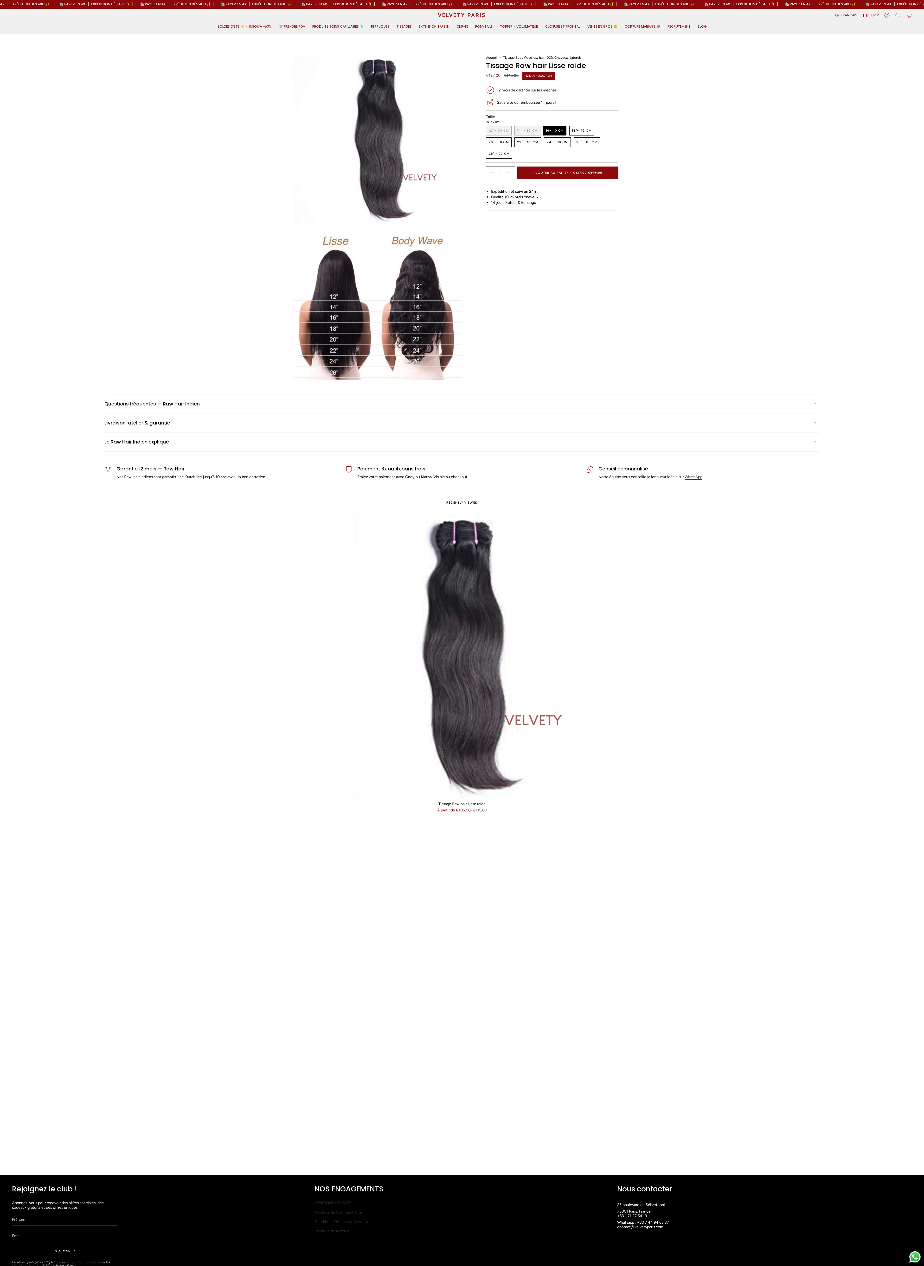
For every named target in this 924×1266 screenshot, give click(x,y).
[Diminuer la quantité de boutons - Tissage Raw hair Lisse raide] (492, 173)
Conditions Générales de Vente (341, 1221)
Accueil (491, 58)
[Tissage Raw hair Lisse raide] (462, 656)
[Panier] (909, 15)
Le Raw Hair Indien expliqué (136, 441)
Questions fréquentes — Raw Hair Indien (152, 403)
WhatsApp (693, 477)
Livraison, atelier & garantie (137, 422)
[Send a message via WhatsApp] (915, 1257)
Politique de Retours (331, 1231)
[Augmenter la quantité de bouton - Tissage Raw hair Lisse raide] (509, 173)
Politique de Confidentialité (338, 1212)
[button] (244, 27)
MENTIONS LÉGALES (332, 1203)
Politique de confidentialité (83, 1262)
